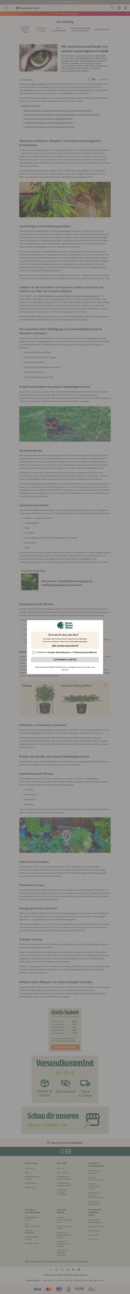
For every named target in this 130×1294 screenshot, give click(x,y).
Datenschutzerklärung (85, 652)
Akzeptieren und (66, 652)
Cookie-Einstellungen (59, 652)
